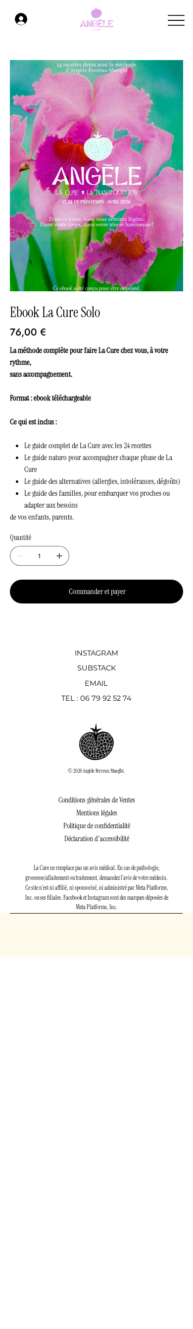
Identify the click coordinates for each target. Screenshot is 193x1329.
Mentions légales (96, 813)
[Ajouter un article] (59, 556)
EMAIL (96, 683)
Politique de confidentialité (96, 826)
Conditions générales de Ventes (96, 800)
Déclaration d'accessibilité (96, 839)
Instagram (96, 653)
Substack (96, 668)
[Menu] (176, 20)
